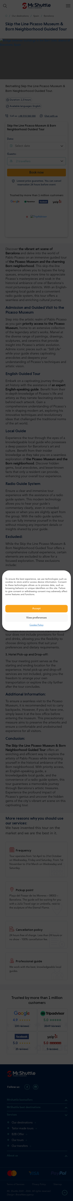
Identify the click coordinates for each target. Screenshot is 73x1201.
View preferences (36, 617)
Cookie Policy (36, 625)
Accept (36, 608)
